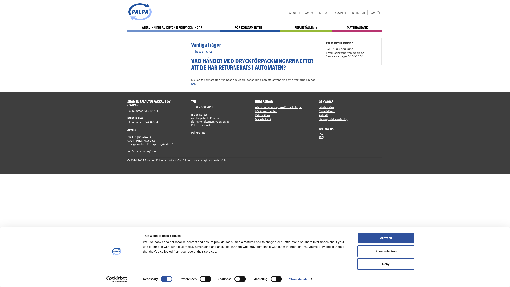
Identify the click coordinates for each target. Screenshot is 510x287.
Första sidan (326, 107)
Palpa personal (200, 125)
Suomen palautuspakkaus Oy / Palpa (140, 12)
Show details (298, 279)
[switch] (205, 279)
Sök (373, 13)
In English (358, 13)
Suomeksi (341, 13)
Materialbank (357, 27)
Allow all (386, 238)
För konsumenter (248, 27)
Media (323, 13)
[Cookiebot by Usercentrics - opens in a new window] (116, 279)
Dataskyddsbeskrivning (333, 119)
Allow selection (386, 251)
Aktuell (323, 115)
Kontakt (309, 13)
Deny (385, 264)
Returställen (304, 27)
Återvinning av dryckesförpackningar (172, 27)
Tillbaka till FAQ (201, 51)
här (193, 84)
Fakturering (198, 132)
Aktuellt (294, 13)
